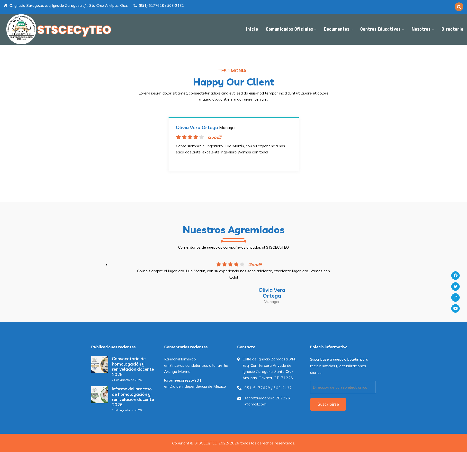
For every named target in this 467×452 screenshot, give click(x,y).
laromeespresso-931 (183, 380)
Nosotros (421, 29)
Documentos (336, 29)
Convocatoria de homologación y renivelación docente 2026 (133, 366)
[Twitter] (455, 286)
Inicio (252, 29)
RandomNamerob (180, 359)
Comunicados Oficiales (289, 29)
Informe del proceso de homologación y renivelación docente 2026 (133, 396)
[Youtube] (455, 308)
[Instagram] (455, 297)
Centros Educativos (380, 29)
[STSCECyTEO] (58, 29)
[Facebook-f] (455, 275)
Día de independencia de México (198, 386)
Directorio (452, 29)
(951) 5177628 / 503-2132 (161, 5)
